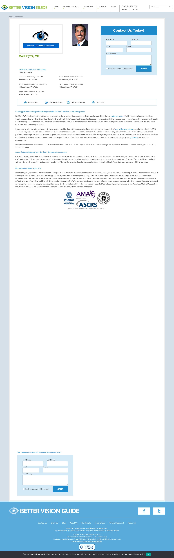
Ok (148, 554)
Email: (108, 46)
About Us (74, 523)
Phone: (129, 46)
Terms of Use (100, 523)
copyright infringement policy (92, 541)
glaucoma (134, 137)
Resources (132, 523)
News (113, 6)
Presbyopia (88, 6)
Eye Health (102, 6)
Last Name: (135, 39)
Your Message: (111, 53)
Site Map (54, 523)
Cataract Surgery (71, 6)
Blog (64, 523)
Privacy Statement (116, 523)
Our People (86, 523)
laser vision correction (124, 129)
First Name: (110, 39)
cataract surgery (118, 116)
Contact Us (42, 523)
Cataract (135, 9)
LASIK (56, 6)
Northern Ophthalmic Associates (32, 69)
